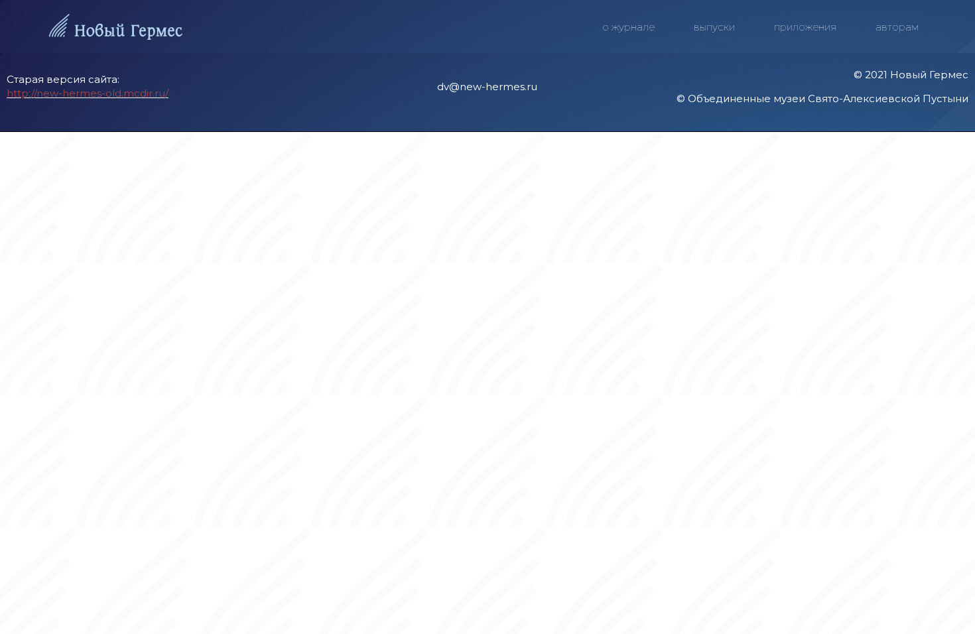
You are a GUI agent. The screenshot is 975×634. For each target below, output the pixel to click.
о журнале (628, 27)
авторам (897, 27)
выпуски (714, 27)
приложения (805, 27)
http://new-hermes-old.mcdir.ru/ (87, 93)
